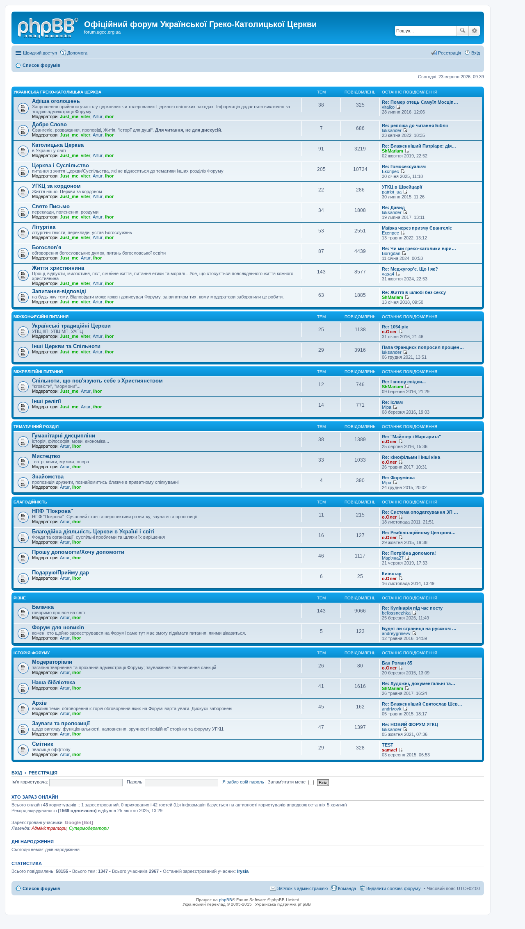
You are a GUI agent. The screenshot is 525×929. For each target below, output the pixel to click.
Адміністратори (49, 828)
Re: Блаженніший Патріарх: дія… (419, 145)
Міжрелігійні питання (38, 371)
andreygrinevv (396, 633)
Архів (39, 703)
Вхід (16, 772)
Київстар (392, 573)
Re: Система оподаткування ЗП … (420, 512)
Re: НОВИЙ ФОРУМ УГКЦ (410, 724)
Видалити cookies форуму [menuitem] (393, 888)
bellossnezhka (396, 612)
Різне (20, 598)
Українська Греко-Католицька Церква (57, 92)
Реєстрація (43, 772)
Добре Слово (49, 124)
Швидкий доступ (40, 52)
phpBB (225, 899)
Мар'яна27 (393, 558)
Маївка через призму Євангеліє (417, 227)
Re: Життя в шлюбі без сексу (414, 292)
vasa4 (388, 273)
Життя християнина (58, 268)
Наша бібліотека (53, 682)
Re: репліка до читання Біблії (415, 125)
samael (389, 749)
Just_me (69, 116)
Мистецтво (46, 456)
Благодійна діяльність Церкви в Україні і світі (93, 531)
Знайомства (48, 477)
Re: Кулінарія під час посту (412, 608)
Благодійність (30, 502)
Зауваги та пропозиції (61, 723)
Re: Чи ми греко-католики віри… (419, 248)
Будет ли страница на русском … (419, 628)
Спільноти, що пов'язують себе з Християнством (97, 381)
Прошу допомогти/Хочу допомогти (78, 552)
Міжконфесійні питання (41, 316)
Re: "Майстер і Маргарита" (411, 436)
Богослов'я (47, 247)
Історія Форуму (32, 653)
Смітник (42, 744)
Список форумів (41, 888)
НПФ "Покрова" (52, 511)
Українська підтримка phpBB (283, 904)
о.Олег (389, 331)
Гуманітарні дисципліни (63, 436)
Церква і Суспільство (60, 165)
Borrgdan (391, 253)
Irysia (243, 871)
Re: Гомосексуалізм (404, 166)
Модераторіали (52, 662)
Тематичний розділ (36, 426)
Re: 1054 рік (395, 326)
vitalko (388, 107)
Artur (98, 116)
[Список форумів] (49, 27)
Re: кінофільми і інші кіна (411, 457)
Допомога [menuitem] (77, 52)
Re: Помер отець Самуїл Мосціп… (420, 102)
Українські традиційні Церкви (71, 326)
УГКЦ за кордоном (56, 186)
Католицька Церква (58, 145)
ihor (109, 116)
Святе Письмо (51, 206)
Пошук (463, 31)
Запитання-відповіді (59, 291)
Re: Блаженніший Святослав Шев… (422, 703)
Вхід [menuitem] (475, 52)
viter (85, 116)
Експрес (390, 171)
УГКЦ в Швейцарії (402, 186)
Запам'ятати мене (287, 781)
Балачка (43, 607)
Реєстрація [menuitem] (449, 52)
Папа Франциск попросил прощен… (423, 347)
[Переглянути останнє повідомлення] (398, 107)
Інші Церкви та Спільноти (66, 346)
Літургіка (43, 227)
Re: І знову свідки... (404, 381)
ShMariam (392, 150)
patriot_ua (392, 191)
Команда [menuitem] (347, 888)
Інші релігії (46, 401)
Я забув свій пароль (243, 781)
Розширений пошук (474, 31)
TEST (387, 744)
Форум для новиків (58, 627)
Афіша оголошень (56, 101)
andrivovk (392, 708)
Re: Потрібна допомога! (409, 553)
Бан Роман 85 (397, 662)
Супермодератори (89, 828)
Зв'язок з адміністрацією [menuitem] (302, 888)
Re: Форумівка (398, 477)
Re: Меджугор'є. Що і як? (410, 268)
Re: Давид (393, 207)
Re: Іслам (392, 402)
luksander (392, 130)
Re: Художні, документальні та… (418, 683)
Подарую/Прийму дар (60, 572)
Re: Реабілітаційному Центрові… (419, 532)
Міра (386, 407)
